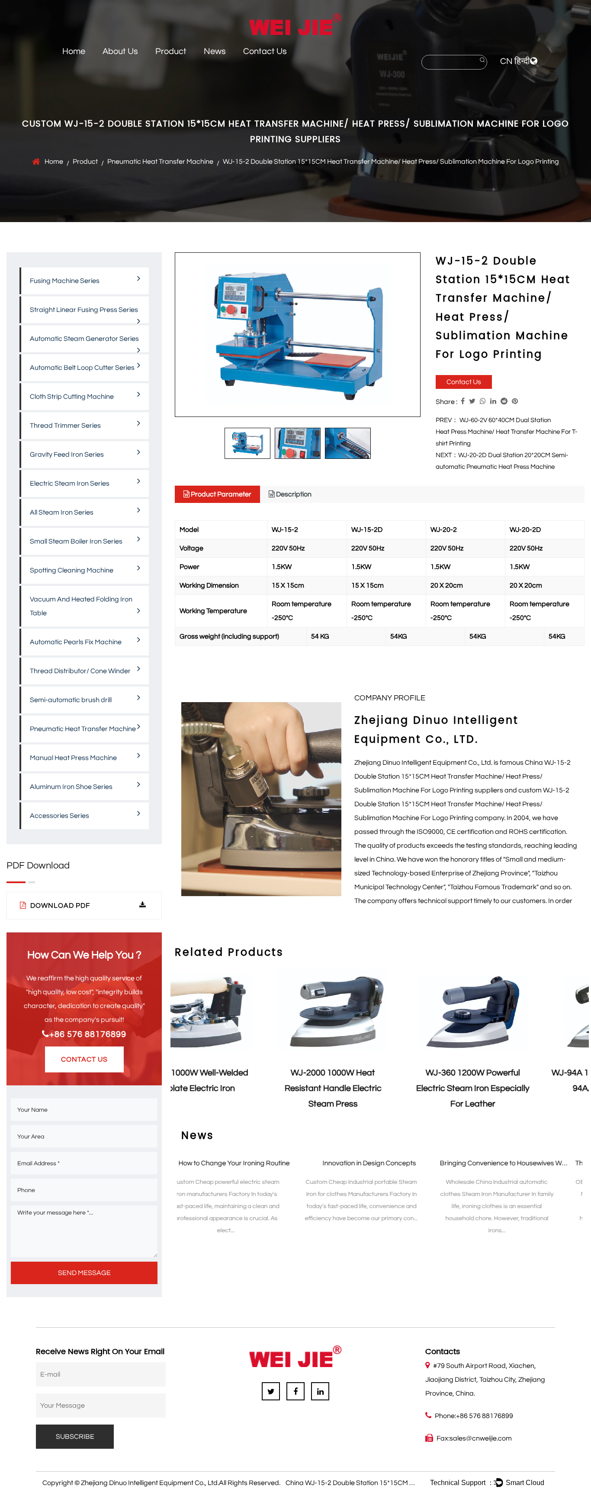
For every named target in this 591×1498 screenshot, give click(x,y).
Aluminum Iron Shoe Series (71, 786)
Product (170, 51)
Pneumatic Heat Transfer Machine (160, 161)
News (215, 51)
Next (578, 1044)
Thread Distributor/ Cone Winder (80, 671)
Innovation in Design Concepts (252, 1163)
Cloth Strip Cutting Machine (72, 396)
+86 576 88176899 (87, 1034)
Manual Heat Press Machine (73, 757)
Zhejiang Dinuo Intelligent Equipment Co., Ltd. (150, 1482)
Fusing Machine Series (65, 280)
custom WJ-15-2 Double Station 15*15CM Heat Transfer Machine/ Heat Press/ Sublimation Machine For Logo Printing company (461, 804)
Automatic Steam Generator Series (84, 338)
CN (506, 61)
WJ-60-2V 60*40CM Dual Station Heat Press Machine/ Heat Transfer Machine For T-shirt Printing (506, 432)
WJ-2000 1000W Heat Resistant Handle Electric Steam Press (240, 1088)
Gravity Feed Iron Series (67, 454)
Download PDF (59, 905)
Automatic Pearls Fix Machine (76, 642)
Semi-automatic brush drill (71, 700)
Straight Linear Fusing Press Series (84, 309)
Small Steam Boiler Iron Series (76, 541)
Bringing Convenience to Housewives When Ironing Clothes (413, 1163)
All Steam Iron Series (61, 512)
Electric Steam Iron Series (69, 483)
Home (73, 51)
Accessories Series (59, 815)
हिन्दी (522, 61)
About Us (120, 51)
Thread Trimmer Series (65, 425)
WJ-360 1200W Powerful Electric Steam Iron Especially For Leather (380, 1088)
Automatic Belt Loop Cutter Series (82, 367)
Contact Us (265, 51)
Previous (181, 1044)
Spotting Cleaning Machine (71, 570)
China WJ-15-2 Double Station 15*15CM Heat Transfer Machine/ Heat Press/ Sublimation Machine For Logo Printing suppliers (462, 776)
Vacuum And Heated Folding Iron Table (81, 606)
